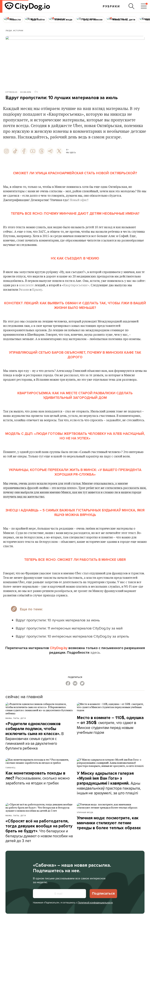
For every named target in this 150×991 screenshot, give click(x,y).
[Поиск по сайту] (131, 6)
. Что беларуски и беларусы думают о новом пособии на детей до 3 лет (39, 831)
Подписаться (103, 893)
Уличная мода (85, 812)
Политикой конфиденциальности (95, 902)
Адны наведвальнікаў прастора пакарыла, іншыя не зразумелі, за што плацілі (109, 783)
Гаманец (10, 767)
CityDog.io (11, 92)
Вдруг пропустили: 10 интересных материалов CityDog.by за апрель (72, 636)
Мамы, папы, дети (15, 718)
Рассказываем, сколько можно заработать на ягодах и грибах (37, 778)
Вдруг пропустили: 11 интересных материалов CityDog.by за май (69, 628)
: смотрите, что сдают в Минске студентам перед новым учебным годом (110, 725)
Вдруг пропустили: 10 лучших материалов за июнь (58, 620)
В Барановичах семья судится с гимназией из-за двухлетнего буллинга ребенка (34, 736)
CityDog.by (59, 648)
